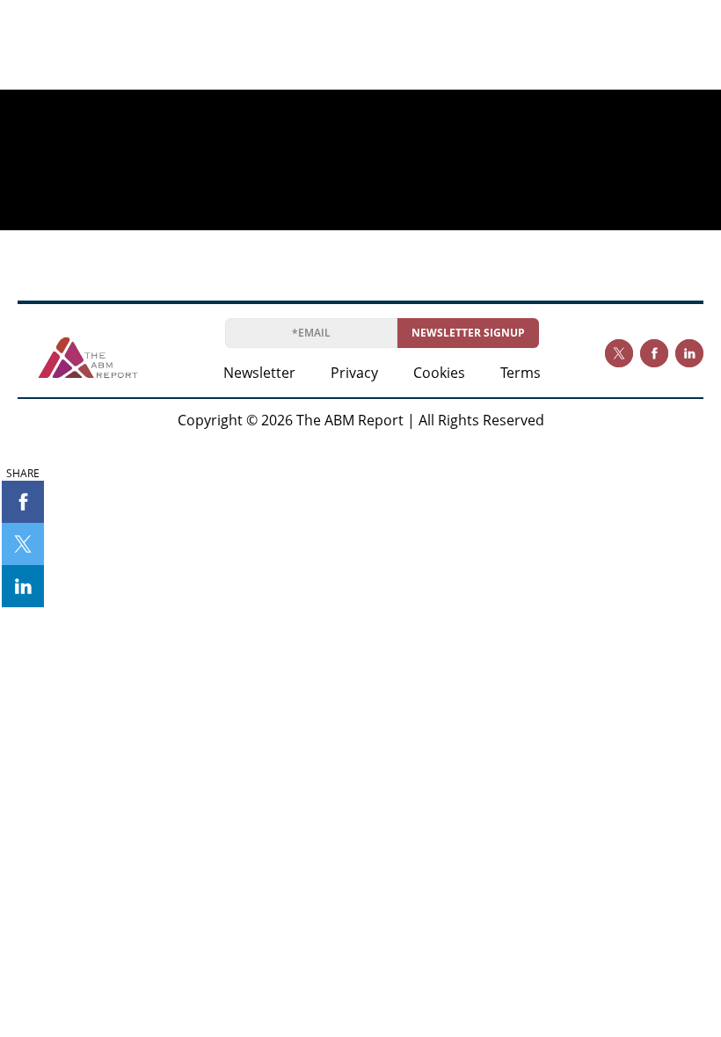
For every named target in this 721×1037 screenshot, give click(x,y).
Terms (520, 372)
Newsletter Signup (468, 332)
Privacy (354, 372)
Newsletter (259, 372)
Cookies (439, 372)
